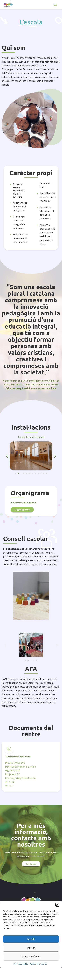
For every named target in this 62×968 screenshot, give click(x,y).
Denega (31, 947)
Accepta (31, 938)
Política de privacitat (38, 964)
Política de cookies (21, 964)
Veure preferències (31, 956)
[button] (57, 904)
